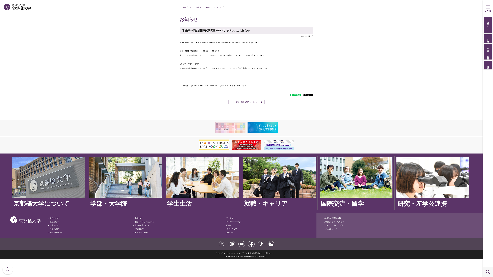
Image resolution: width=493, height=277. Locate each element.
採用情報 (230, 232)
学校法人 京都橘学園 (332, 218)
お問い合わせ (269, 253)
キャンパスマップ (233, 222)
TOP (7, 270)
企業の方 (138, 218)
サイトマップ (231, 229)
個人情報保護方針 (256, 253)
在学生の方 (54, 222)
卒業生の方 (54, 229)
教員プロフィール (142, 232)
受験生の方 (54, 218)
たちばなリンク (330, 229)
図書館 (198, 7)
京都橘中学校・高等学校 (334, 222)
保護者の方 (54, 225)
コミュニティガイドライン (238, 253)
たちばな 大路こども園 (333, 225)
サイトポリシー (221, 253)
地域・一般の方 (56, 232)
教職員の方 (139, 229)
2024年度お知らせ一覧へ (246, 102)
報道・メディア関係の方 (144, 222)
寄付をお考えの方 (142, 225)
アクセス (230, 218)
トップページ (187, 7)
